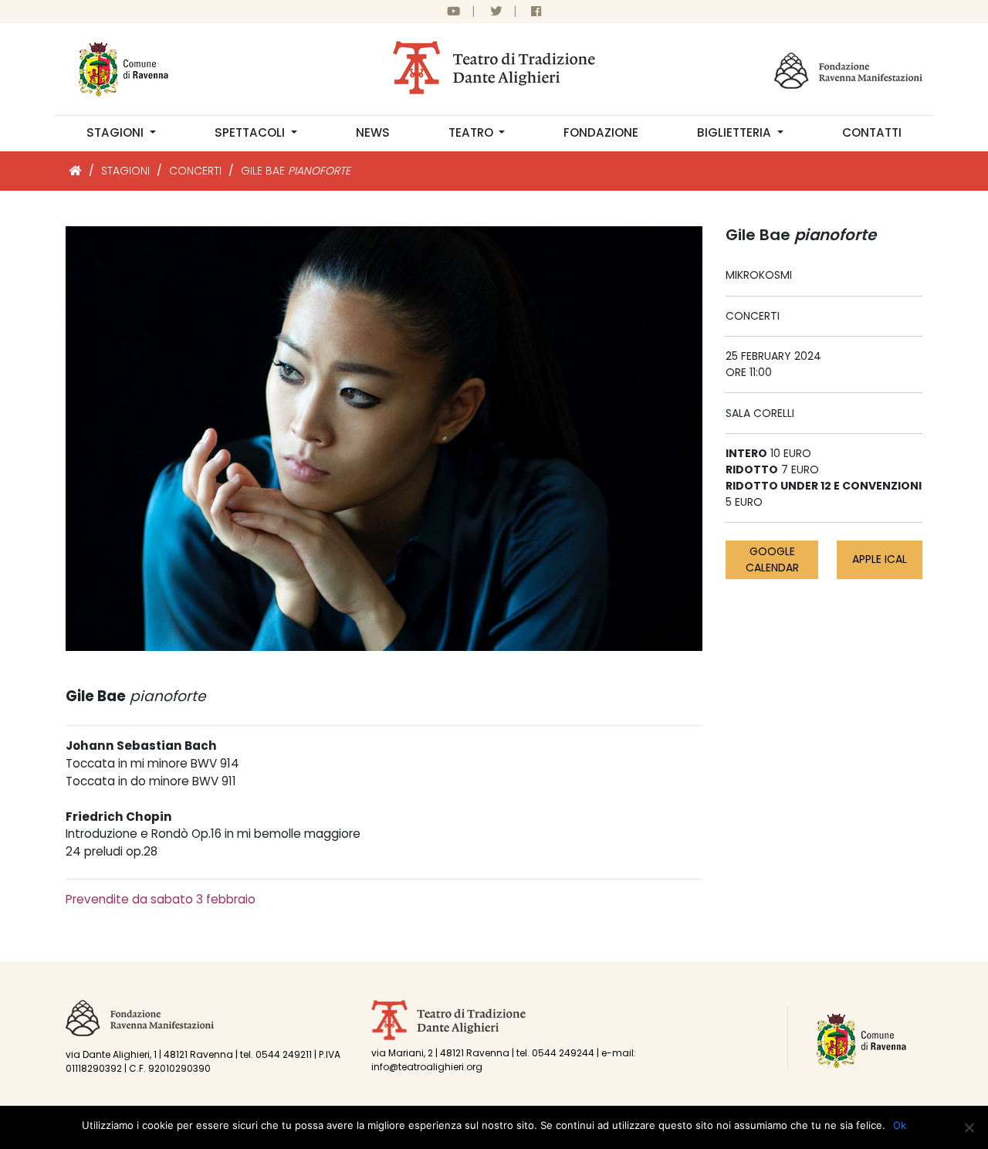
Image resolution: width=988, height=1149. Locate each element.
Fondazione (600, 132)
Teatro (472, 132)
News (373, 132)
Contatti (872, 132)
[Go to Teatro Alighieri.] (75, 170)
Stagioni (116, 132)
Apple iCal (879, 559)
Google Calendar (772, 559)
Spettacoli (251, 132)
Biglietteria (735, 132)
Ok (899, 1125)
